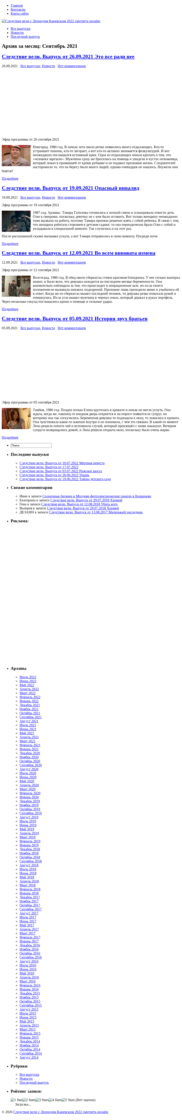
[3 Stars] (42, 1100)
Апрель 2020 (29, 785)
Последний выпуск (25, 36)
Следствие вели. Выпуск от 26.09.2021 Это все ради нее (68, 56)
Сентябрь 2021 (31, 717)
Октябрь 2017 (30, 905)
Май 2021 (27, 733)
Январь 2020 (29, 797)
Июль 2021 (28, 725)
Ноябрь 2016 (29, 949)
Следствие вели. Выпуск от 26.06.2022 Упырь (54, 475)
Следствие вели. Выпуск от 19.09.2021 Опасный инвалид (70, 188)
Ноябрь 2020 (29, 757)
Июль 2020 (28, 773)
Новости (17, 32)
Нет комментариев (72, 66)
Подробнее (10, 178)
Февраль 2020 (30, 793)
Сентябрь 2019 (31, 813)
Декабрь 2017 (30, 897)
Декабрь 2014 (30, 1041)
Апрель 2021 (29, 737)
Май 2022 (27, 685)
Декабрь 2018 (30, 849)
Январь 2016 (29, 989)
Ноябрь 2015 (29, 997)
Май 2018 (27, 877)
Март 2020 (28, 789)
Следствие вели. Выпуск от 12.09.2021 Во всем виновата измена (78, 253)
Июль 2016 (28, 965)
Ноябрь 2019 (29, 805)
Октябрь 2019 (30, 809)
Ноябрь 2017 (29, 901)
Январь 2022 (29, 701)
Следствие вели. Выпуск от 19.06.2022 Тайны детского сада (65, 479)
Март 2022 (28, 693)
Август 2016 (29, 961)
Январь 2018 (29, 893)
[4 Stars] (55, 1100)
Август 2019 (29, 817)
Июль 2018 (28, 869)
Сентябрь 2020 (31, 765)
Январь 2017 (29, 941)
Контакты (18, 9)
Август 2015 (29, 1009)
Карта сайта (20, 13)
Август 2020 (29, 769)
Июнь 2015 (28, 1017)
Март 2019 (28, 837)
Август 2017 (29, 913)
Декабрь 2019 (30, 801)
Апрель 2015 (29, 1025)
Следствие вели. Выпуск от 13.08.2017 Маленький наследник (96, 512)
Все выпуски (20, 28)
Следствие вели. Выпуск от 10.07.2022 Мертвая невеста (62, 463)
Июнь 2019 (28, 825)
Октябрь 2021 (30, 713)
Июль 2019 (28, 821)
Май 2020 (27, 781)
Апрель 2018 (29, 881)
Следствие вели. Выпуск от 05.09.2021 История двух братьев (75, 318)
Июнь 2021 (28, 729)
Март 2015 (28, 1029)
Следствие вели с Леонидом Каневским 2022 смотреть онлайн (60, 1112)
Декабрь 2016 (30, 945)
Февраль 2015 (30, 1033)
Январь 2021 (29, 749)
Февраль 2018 (30, 889)
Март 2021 (28, 741)
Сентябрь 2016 (31, 957)
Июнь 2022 (28, 681)
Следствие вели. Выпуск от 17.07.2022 (49, 467)
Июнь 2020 (28, 777)
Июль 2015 (28, 1013)
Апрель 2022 (29, 689)
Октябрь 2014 (30, 1049)
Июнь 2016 (28, 969)
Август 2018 (29, 865)
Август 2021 (29, 721)
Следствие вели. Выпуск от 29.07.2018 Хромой (86, 500)
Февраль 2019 (30, 841)
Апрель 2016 (29, 977)
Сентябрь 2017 (31, 909)
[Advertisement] (91, 103)
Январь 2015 (29, 1037)
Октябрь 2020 (30, 761)
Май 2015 (27, 1021)
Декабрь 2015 (30, 993)
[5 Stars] (68, 1100)
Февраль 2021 (30, 745)
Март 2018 (28, 885)
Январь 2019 (29, 845)
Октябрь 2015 (30, 1001)
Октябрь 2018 (30, 857)
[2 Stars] (29, 1100)
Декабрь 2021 (30, 705)
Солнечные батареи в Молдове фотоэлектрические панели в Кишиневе (96, 496)
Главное (17, 5)
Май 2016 (27, 973)
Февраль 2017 (30, 937)
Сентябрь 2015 (31, 1005)
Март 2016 (28, 981)
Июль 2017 (28, 917)
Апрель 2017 (29, 929)
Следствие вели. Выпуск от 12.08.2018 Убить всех (79, 504)
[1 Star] (16, 1100)
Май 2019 (27, 829)
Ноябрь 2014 (29, 1045)
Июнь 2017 (28, 921)
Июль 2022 (28, 677)
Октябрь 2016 (30, 953)
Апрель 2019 (29, 833)
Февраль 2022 (30, 697)
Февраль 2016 (30, 985)
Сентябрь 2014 (31, 1053)
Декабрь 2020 (30, 753)
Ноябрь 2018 (29, 853)
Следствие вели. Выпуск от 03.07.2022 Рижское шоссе (61, 471)
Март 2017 (28, 933)
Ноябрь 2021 (29, 709)
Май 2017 (27, 925)
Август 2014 (29, 1057)
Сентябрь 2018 (31, 861)
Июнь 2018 (28, 873)
